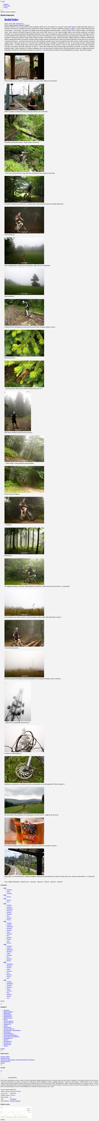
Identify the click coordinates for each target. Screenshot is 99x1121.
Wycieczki (27, 25)
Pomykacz (5, 1058)
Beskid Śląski (8, 1016)
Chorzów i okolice (8, 1021)
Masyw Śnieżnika (8, 1033)
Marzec (9, 900)
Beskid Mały (7, 1013)
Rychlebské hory (8, 1038)
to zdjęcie (72, 28)
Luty (8, 902)
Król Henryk (6, 1061)
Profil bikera (13, 1099)
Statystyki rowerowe (15, 1101)
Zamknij (3, 1048)
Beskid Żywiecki (8, 1018)
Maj (8, 916)
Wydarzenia (7, 1044)
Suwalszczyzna (8, 1041)
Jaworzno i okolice (9, 1029)
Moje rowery (7, 6)
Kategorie (6, 4)
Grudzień (9, 905)
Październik (10, 909)
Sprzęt (6, 1039)
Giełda (6, 1025)
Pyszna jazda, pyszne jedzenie (11, 1036)
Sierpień (9, 912)
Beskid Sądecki (8, 1015)
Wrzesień (9, 889)
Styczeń (9, 896)
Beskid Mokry (11, 19)
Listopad (9, 907)
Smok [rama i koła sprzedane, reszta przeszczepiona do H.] (17, 1059)
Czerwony (5, 1056)
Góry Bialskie (7, 1027)
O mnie (5, 7)
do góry (2, 1001)
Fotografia (21, 25)
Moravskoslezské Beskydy (10, 1035)
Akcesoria (7, 1010)
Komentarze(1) (20, 23)
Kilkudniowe (7, 1032)
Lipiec (9, 891)
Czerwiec (9, 893)
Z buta (6, 1046)
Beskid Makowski (14, 25)
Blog (6, 1019)
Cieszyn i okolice (8, 1022)
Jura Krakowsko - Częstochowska (12, 1030)
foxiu (3, 1)
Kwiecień (9, 918)
